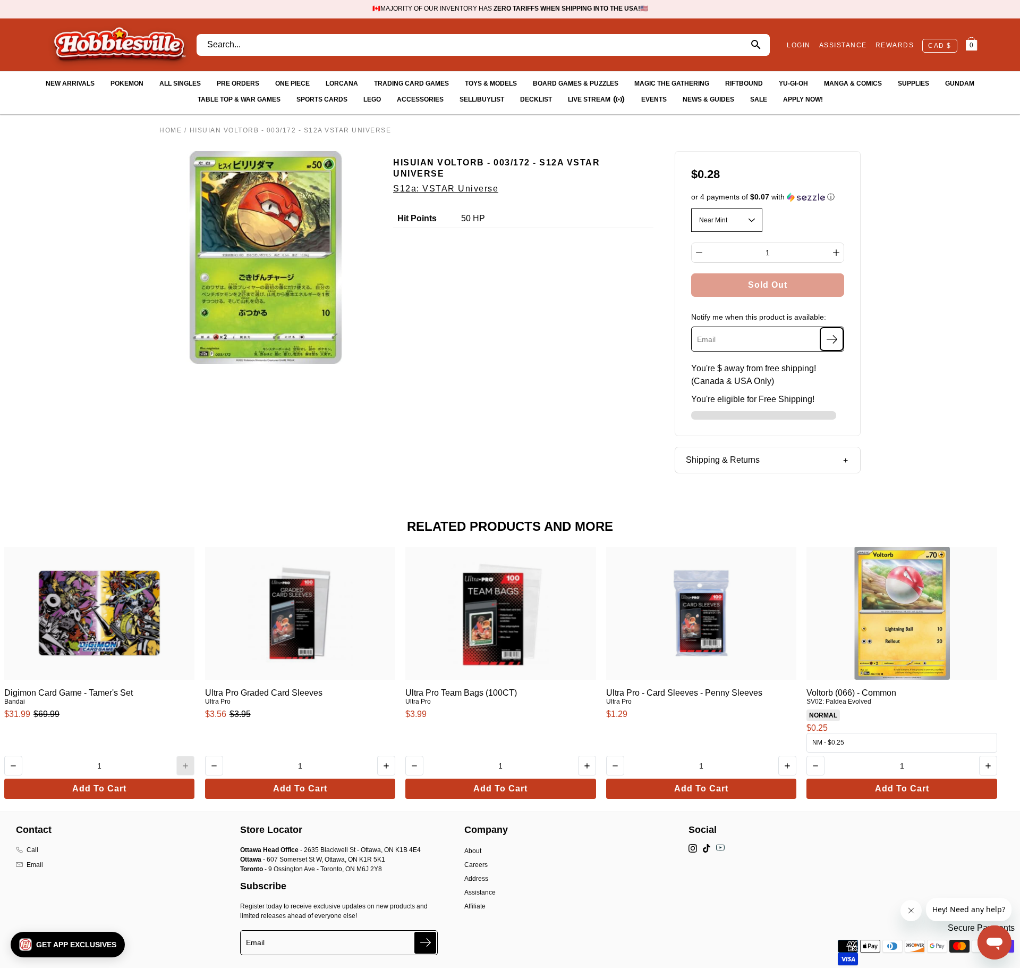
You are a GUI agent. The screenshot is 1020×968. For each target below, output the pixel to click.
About (472, 851)
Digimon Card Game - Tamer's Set (68, 692)
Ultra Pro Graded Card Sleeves (263, 692)
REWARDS (895, 45)
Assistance (480, 892)
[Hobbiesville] (119, 44)
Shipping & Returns (723, 459)
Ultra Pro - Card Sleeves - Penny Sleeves (684, 692)
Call (32, 850)
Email (35, 865)
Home (170, 130)
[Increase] (836, 253)
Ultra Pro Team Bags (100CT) (461, 692)
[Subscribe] (832, 339)
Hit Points (417, 218)
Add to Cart (99, 788)
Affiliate (475, 906)
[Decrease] (699, 253)
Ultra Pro (218, 701)
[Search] (756, 45)
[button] (768, 197)
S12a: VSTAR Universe (445, 188)
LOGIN (799, 45)
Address (476, 878)
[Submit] (425, 943)
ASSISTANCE (843, 45)
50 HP (473, 218)
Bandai (14, 701)
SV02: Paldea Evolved (838, 701)
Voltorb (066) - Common (851, 692)
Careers (476, 865)
